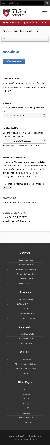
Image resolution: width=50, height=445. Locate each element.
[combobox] (25, 39)
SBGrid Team (26, 343)
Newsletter (26, 394)
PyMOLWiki (26, 309)
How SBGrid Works (26, 334)
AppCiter (7, 187)
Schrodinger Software (26, 318)
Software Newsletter (26, 284)
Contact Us (26, 359)
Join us (26, 389)
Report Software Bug (26, 274)
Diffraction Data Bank (26, 314)
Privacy (26, 404)
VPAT (26, 408)
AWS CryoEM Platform (26, 304)
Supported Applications (23, 22)
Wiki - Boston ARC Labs (26, 369)
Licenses (26, 413)
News (26, 399)
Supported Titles (26, 260)
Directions (26, 373)
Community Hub (26, 339)
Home (6, 22)
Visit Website (14, 61)
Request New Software (26, 269)
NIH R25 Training (26, 299)
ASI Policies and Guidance (26, 418)
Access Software (26, 265)
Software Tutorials (26, 279)
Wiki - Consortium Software (26, 364)
